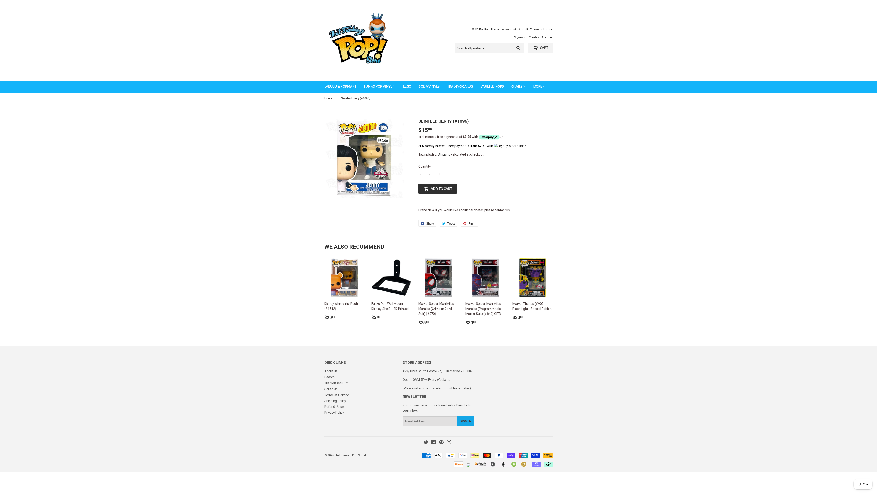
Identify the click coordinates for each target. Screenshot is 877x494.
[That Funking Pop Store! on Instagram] (449, 443)
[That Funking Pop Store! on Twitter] (426, 443)
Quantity (424, 166)
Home (328, 98)
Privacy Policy (334, 412)
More (537, 86)
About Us (331, 371)
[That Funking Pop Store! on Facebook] (433, 443)
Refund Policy (334, 406)
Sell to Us (331, 389)
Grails (517, 86)
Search (329, 377)
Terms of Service (336, 395)
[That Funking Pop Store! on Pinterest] (441, 443)
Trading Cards (460, 86)
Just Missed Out (336, 383)
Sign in (518, 37)
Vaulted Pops (492, 86)
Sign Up (465, 421)
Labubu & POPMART (340, 86)
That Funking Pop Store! (350, 455)
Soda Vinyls (429, 86)
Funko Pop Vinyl (378, 86)
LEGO (407, 86)
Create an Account (541, 37)
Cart (543, 48)
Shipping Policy (335, 401)
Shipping (444, 154)
